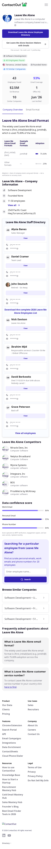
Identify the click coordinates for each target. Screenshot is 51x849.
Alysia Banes (19, 229)
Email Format (33, 109)
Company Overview (13, 109)
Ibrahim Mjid (19, 346)
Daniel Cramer (20, 256)
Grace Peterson (20, 406)
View (25, 238)
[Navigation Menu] (46, 4)
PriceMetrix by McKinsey (22, 491)
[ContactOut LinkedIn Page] (3, 835)
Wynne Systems (18, 465)
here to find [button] (10, 687)
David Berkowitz (21, 376)
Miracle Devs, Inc (19, 447)
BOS (12, 482)
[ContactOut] (15, 4)
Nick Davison (19, 319)
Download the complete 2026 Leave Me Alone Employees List (25, 311)
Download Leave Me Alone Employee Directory (25, 33)
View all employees (25, 433)
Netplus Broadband (20, 456)
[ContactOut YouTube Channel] (9, 835)
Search (27, 579)
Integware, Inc (17, 473)
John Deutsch (19, 283)
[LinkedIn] (15, 25)
